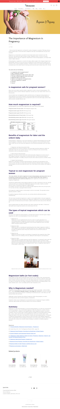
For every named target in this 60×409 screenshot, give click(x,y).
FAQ (33, 8)
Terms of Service (24, 406)
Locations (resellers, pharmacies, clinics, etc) (11, 393)
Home (16, 8)
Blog (36, 8)
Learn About (20, 8)
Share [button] (11, 46)
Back (31, 377)
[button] (51, 5)
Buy (44, 8)
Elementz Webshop (6, 392)
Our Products (27, 8)
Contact (40, 8)
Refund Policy (35, 406)
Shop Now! (45, 1)
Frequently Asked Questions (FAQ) (9, 390)
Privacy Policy (30, 406)
